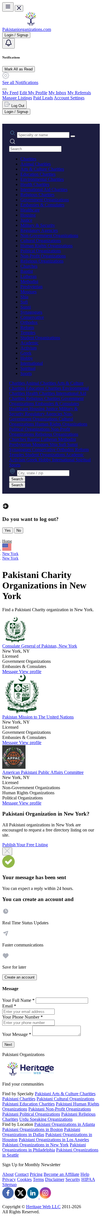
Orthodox (29, 322)
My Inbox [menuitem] (57, 92)
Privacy (9, 1179)
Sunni (25, 307)
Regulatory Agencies (39, 230)
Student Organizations (40, 337)
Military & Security (37, 225)
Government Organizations (44, 199)
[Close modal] (7, 851)
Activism (28, 347)
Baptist (26, 271)
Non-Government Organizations (49, 235)
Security (72, 1179)
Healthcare (30, 210)
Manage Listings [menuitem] (17, 97)
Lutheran (28, 276)
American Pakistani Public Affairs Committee (43, 772)
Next (8, 1044)
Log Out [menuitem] (17, 106)
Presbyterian (31, 286)
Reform (27, 327)
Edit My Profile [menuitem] (33, 92)
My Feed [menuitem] (10, 92)
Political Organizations (40, 250)
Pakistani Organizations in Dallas (41, 1132)
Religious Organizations (41, 261)
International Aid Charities (43, 189)
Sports (26, 373)
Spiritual (27, 368)
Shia (24, 296)
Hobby (26, 358)
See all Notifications (20, 82)
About (8, 1174)
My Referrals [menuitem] (79, 92)
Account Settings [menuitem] (69, 97)
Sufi (24, 301)
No (18, 530)
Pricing (36, 1174)
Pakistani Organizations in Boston (32, 1129)
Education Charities (38, 174)
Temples (27, 332)
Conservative (32, 317)
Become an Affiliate (61, 1174)
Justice (26, 220)
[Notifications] (8, 43)
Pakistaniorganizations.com (26, 29)
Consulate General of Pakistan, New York (39, 646)
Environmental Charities (42, 179)
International (31, 363)
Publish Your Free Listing (25, 844)
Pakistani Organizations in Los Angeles (54, 1139)
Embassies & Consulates (42, 204)
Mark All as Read (19, 69)
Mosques (28, 291)
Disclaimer (54, 1179)
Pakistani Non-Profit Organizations (59, 1109)
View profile (30, 671)
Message (10, 671)
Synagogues (31, 312)
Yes (8, 530)
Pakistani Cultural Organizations (65, 1098)
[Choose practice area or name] (73, 136)
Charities (28, 158)
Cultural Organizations (40, 240)
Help (84, 1174)
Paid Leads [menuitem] (43, 97)
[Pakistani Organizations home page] (30, 24)
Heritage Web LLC (43, 1206)
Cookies (24, 1179)
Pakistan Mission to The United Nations (38, 717)
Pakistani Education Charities (28, 1103)
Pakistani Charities (18, 1098)
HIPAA (88, 1179)
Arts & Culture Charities (42, 169)
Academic (29, 342)
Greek (25, 353)
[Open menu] (8, 7)
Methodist (29, 281)
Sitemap (9, 1184)
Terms (38, 1179)
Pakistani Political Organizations (31, 1114)
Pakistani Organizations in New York (35, 1144)
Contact (22, 1174)
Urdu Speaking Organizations (46, 1119)
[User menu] (4, 89)
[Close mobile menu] (19, 8)
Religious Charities (37, 194)
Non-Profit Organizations (43, 256)
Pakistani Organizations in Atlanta (64, 1124)
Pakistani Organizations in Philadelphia (44, 1147)
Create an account (20, 977)
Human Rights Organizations (46, 245)
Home (7, 541)
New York (10, 554)
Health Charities (34, 184)
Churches (28, 266)
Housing (28, 215)
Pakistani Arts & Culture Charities (65, 1093)
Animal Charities (35, 164)
